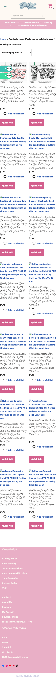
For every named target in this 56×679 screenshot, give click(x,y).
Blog (4, 637)
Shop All (6, 647)
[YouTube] (10, 666)
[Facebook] (3, 666)
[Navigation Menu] (5, 5)
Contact (6, 597)
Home (3, 39)
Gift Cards (7, 652)
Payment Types (10, 616)
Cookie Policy (9, 563)
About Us (7, 602)
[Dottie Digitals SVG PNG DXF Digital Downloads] (28, 6)
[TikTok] (17, 666)
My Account (8, 612)
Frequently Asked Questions (17, 621)
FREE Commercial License (15, 657)
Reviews (6, 607)
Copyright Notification (14, 573)
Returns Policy (9, 583)
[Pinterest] (13, 666)
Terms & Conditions (12, 568)
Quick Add (7, 122)
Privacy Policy (9, 558)
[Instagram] (7, 666)
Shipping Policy (10, 578)
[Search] (42, 15)
